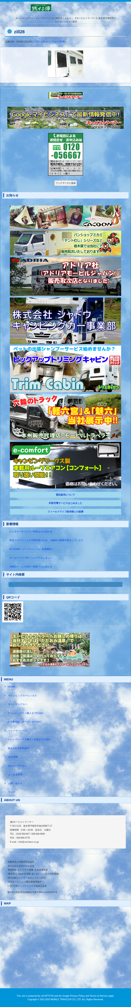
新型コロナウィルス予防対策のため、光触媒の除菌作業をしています (46, 540)
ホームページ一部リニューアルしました (30, 558)
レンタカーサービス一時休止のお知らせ (30, 531)
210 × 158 (39, 41)
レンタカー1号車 (56, 41)
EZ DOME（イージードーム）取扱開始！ (31, 549)
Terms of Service (99, 996)
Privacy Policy (77, 996)
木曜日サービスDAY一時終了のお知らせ (30, 566)
